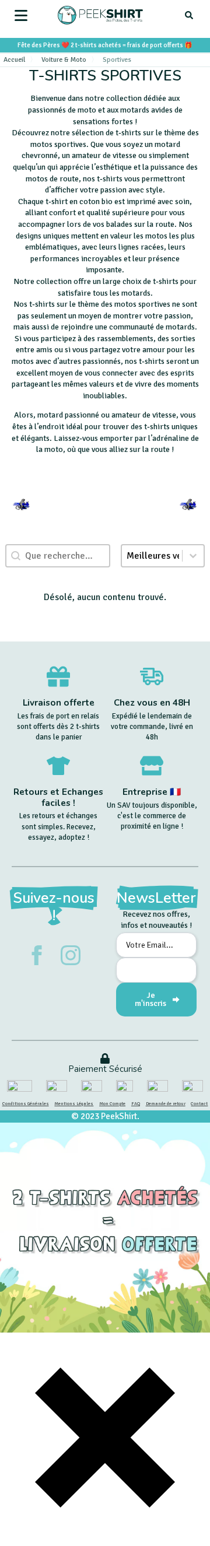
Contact (199, 1103)
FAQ (135, 1103)
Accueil (14, 59)
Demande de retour (166, 1103)
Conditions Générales (25, 1103)
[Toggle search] (189, 15)
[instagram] (70, 955)
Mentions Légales (73, 1103)
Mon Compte (112, 1103)
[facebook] (36, 955)
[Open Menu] (21, 15)
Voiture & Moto (63, 59)
